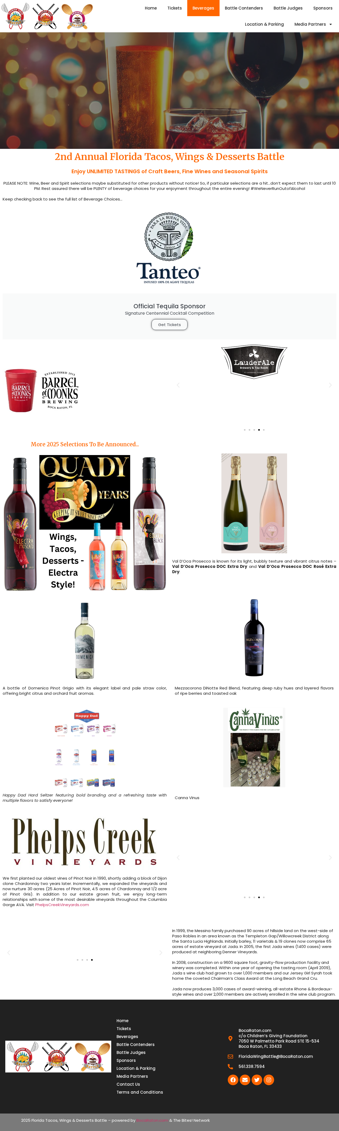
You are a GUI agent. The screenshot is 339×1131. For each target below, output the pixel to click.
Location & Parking (264, 24)
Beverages (203, 8)
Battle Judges (288, 8)
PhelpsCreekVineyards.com (62, 904)
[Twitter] (257, 1080)
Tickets (174, 8)
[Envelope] (245, 1080)
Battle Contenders (244, 8)
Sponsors (323, 8)
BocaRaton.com (152, 1120)
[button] (178, 385)
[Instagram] (269, 1080)
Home (151, 8)
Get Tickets (169, 324)
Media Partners (310, 24)
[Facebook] (233, 1080)
